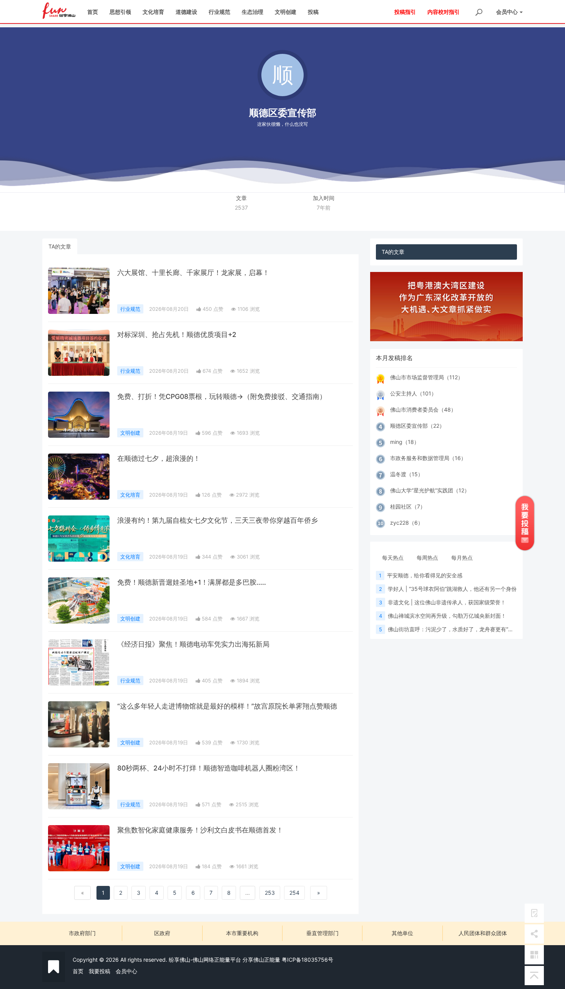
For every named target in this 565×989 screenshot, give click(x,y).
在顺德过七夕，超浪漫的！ (158, 458)
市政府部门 (82, 933)
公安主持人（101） (413, 393)
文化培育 (153, 11)
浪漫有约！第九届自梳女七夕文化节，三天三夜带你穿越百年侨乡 (217, 520)
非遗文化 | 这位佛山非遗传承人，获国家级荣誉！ (447, 602)
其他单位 (402, 933)
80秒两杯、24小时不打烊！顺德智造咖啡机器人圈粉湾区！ (208, 768)
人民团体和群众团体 (483, 933)
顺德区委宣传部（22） (417, 425)
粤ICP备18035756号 (307, 959)
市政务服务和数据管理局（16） (428, 458)
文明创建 (285, 11)
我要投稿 (99, 971)
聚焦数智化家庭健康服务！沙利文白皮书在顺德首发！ (200, 830)
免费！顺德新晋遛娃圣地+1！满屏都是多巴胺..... (191, 582)
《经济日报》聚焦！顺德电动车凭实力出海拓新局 (193, 644)
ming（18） (404, 442)
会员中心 (126, 971)
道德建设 (186, 11)
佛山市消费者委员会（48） (423, 409)
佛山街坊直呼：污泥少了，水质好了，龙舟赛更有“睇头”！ (457, 629)
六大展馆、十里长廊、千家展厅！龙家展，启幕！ (193, 273)
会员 (507, 11)
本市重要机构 (242, 933)
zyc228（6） (406, 522)
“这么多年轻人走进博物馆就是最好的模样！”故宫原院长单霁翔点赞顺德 (227, 706)
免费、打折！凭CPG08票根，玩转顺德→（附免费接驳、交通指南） (221, 396)
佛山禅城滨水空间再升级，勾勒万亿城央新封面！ (447, 615)
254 (294, 892)
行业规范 (219, 11)
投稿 (313, 11)
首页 (92, 11)
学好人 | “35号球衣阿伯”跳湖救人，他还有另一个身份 (452, 588)
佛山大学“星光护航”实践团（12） (430, 490)
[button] (381, 306)
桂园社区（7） (407, 506)
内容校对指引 (443, 11)
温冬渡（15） (406, 474)
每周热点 (427, 557)
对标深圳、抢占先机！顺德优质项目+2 (176, 334)
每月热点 (462, 557)
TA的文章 (59, 246)
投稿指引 (405, 11)
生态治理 (252, 11)
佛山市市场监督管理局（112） (426, 377)
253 (270, 892)
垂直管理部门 (322, 933)
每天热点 (393, 557)
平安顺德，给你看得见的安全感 (424, 575)
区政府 (162, 933)
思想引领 (120, 11)
